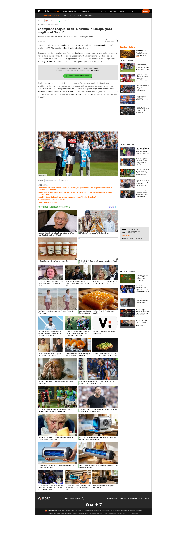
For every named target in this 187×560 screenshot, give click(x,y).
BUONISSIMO (131, 510)
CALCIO (56, 11)
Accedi (145, 11)
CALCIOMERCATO (69, 11)
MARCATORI (89, 15)
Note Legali (57, 513)
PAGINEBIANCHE (98, 510)
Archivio (146, 498)
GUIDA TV (123, 11)
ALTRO (134, 11)
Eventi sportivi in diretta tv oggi (132, 238)
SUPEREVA (139, 510)
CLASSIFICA (78, 15)
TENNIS (113, 11)
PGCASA (90, 510)
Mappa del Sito (132, 498)
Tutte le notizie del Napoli (47, 202)
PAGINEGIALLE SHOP (82, 510)
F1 (96, 11)
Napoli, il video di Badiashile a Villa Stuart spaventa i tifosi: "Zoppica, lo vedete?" (67, 197)
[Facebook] (87, 506)
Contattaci (123, 498)
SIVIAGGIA (117, 510)
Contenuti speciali (113, 498)
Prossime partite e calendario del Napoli (52, 200)
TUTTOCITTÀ (106, 510)
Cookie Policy (68, 513)
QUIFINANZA (124, 510)
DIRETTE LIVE (86, 11)
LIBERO (59, 510)
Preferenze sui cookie (78, 513)
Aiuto (86, 513)
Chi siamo (50, 513)
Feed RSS (140, 498)
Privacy (62, 513)
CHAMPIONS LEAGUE (53, 25)
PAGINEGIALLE (71, 510)
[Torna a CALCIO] (39, 15)
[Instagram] (100, 506)
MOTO (103, 11)
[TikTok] (96, 506)
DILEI (112, 510)
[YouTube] (91, 506)
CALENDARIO (66, 15)
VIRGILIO (64, 510)
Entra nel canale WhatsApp (79, 76)
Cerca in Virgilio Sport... (71, 498)
